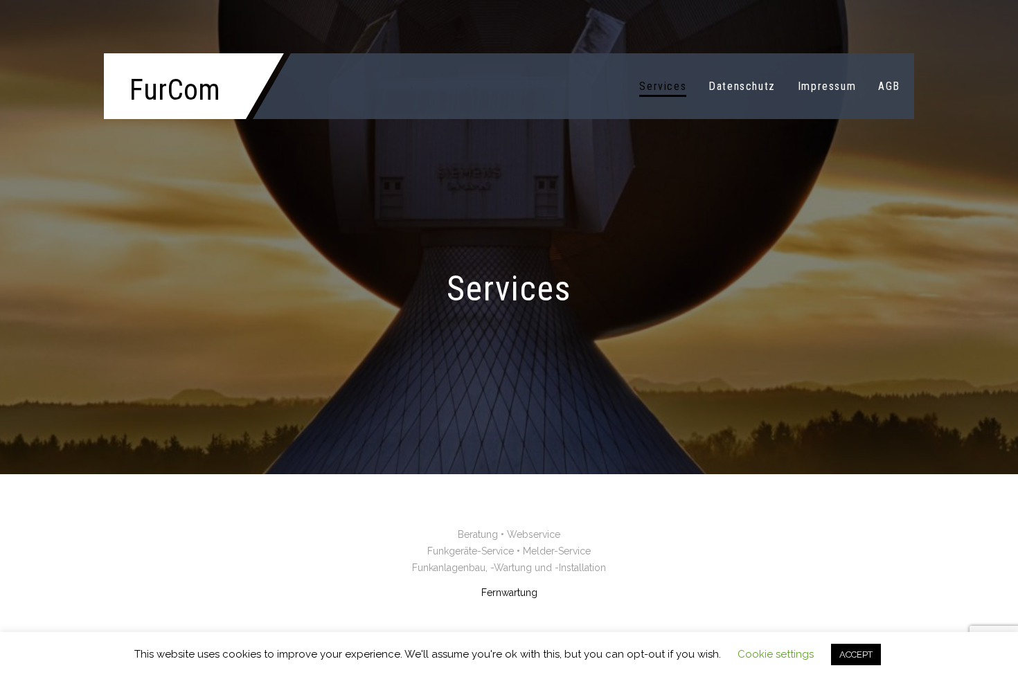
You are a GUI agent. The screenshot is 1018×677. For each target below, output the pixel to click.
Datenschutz (742, 86)
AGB (889, 86)
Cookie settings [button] (776, 654)
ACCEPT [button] (856, 654)
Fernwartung (509, 592)
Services (662, 86)
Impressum (827, 86)
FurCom (175, 90)
